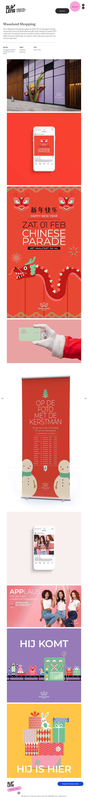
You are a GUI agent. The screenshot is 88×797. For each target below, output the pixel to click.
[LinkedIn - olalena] (83, 8)
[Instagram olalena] (83, 5)
